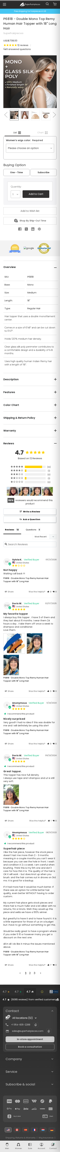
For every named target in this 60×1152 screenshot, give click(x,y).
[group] (30, 1000)
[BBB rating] (54, 992)
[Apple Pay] (17, 1109)
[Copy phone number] (35, 1024)
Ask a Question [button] (31, 519)
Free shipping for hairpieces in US (30, 11)
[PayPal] (50, 1101)
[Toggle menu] (4, 4)
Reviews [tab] (9, 529)
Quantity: (16, 186)
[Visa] (9, 1101)
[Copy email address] (48, 1031)
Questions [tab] (31, 529)
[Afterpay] (42, 1101)
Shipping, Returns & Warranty (20, 1137)
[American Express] (25, 1101)
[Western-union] (34, 1101)
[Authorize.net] (42, 992)
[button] (49, 591)
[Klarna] (50, 1109)
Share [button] (10, 591)
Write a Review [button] (31, 511)
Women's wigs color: (24, 140)
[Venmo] (42, 1109)
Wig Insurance (46, 1137)
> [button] (40, 973)
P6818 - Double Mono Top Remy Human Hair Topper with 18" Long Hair (26, 580)
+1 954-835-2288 (20, 1024)
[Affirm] (34, 1109)
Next (54, 114)
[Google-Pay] (9, 1109)
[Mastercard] (17, 1101)
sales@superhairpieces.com (27, 1031)
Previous (6, 114)
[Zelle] (25, 1109)
